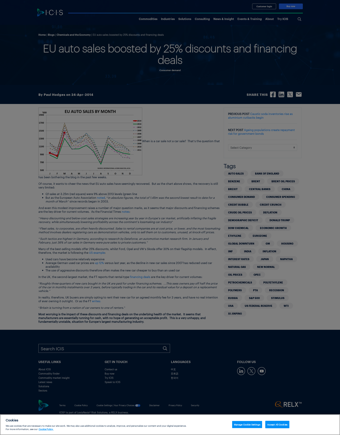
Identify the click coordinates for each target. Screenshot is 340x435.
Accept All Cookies (277, 424)
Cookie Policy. (46, 429)
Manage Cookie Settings (247, 424)
